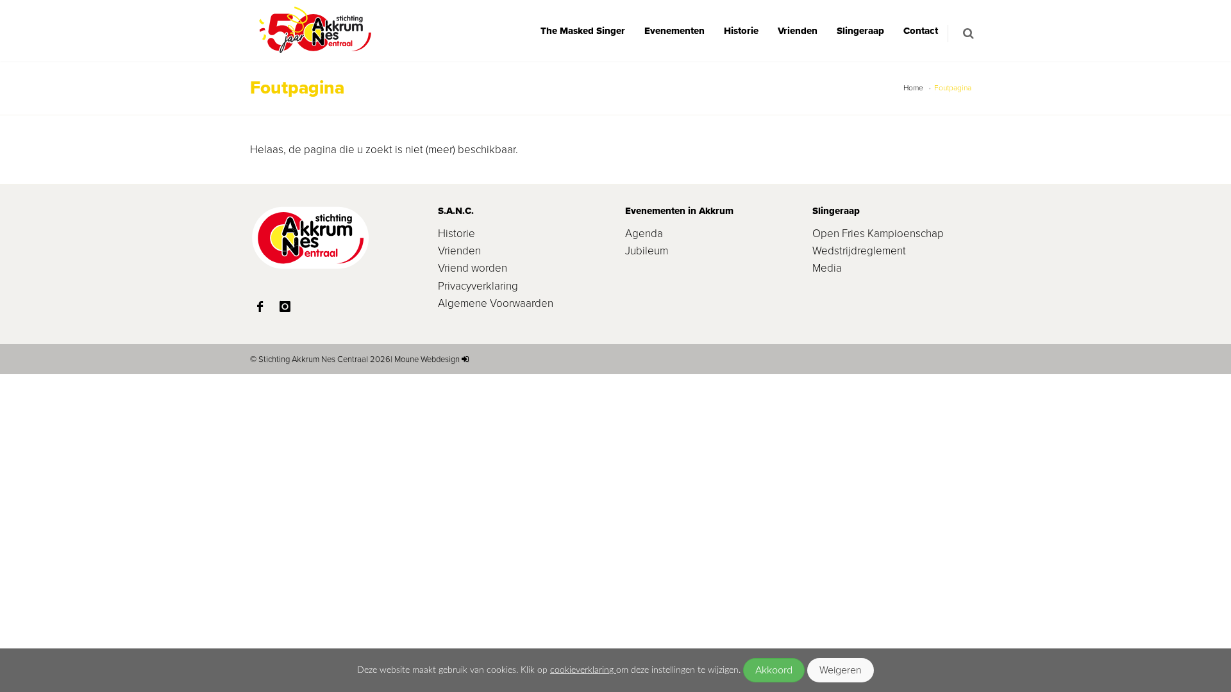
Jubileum (646, 251)
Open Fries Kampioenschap (878, 234)
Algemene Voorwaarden (495, 303)
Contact (920, 31)
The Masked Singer (582, 31)
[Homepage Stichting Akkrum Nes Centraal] (314, 30)
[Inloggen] (465, 359)
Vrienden (797, 31)
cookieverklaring (583, 670)
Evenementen (674, 31)
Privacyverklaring (478, 286)
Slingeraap (860, 31)
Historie (741, 31)
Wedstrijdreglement (859, 251)
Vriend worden (472, 268)
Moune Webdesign (427, 359)
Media (827, 268)
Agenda (644, 234)
